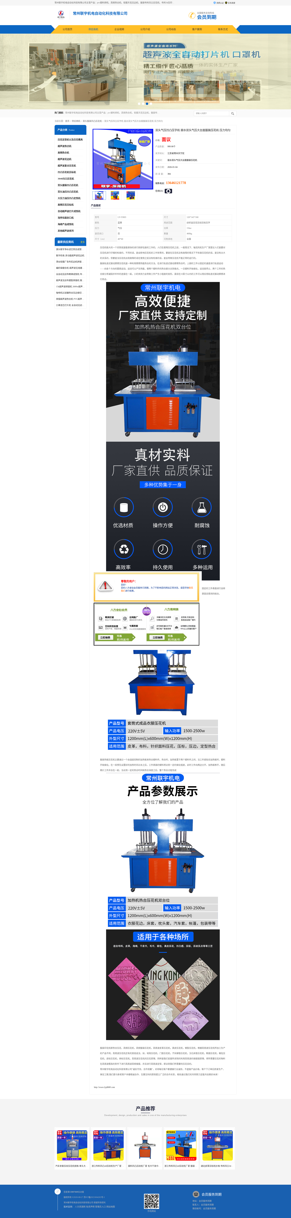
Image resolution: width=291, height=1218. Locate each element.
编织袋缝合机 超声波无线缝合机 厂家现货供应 (70, 268)
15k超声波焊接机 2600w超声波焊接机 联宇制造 (70, 286)
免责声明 (90, 1207)
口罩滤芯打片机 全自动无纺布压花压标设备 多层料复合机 (70, 305)
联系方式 (223, 29)
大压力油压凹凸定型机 (69, 198)
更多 (82, 242)
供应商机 (93, 29)
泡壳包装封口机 (66, 218)
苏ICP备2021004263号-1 (94, 1197)
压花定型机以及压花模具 (70, 139)
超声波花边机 (64, 159)
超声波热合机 (64, 146)
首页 (67, 121)
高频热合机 (63, 152)
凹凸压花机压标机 (67, 172)
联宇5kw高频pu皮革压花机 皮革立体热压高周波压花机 (226, 1166)
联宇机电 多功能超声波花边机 (70, 255)
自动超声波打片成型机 (69, 211)
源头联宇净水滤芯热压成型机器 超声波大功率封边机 (70, 249)
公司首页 (67, 29)
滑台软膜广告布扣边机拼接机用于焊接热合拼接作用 (70, 262)
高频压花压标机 (66, 205)
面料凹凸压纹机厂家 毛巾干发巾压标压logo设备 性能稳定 (82, 1166)
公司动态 (171, 29)
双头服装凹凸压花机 (92, 121)
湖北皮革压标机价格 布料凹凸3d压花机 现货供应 (151, 1166)
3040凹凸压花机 (66, 178)
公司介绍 (145, 29)
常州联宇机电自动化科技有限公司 (78, 1202)
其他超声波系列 (66, 231)
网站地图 (110, 1207)
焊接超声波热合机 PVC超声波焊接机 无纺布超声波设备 (70, 299)
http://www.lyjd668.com (104, 1087)
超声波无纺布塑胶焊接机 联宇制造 (70, 280)
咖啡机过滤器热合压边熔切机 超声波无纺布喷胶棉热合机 (70, 293)
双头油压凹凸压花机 (68, 192)
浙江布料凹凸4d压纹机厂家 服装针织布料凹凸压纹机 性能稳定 (121, 1166)
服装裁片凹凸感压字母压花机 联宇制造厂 (183, 1166)
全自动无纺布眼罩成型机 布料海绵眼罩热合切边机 (70, 274)
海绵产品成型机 (66, 224)
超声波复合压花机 (67, 165)
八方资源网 (80, 1207)
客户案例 (197, 29)
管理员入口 (100, 1207)
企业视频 (119, 29)
